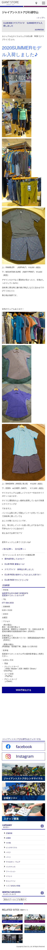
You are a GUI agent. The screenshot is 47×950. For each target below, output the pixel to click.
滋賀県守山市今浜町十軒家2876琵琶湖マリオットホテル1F (15, 594)
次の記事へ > (20, 549)
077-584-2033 (8, 602)
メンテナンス (10, 866)
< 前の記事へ (7, 549)
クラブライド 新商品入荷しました (19, 569)
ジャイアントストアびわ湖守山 (20, 12)
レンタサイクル (11, 847)
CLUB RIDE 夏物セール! (14, 564)
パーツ (8, 857)
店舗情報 (9, 833)
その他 (8, 843)
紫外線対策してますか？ (15, 558)
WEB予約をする (23, 689)
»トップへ (41, 17)
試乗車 (8, 838)
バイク (8, 852)
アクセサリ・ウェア (13, 862)
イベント (9, 876)
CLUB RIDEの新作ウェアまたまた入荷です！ (23, 574)
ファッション (10, 871)
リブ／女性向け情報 (13, 886)
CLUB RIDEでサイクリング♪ (16, 580)
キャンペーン (10, 881)
